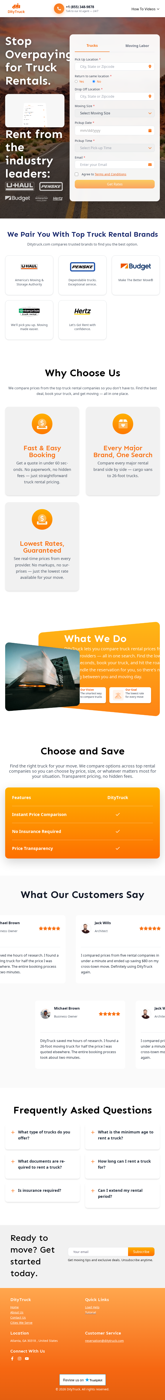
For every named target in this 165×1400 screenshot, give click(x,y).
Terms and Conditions (110, 174)
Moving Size (85, 106)
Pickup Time (85, 141)
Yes (81, 81)
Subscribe (141, 1251)
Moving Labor (137, 45)
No (99, 81)
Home (14, 1307)
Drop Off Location (89, 89)
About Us (16, 1312)
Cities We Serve (21, 1323)
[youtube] (27, 1359)
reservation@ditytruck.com (104, 1341)
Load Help (92, 1307)
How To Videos (143, 9)
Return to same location (93, 76)
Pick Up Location (88, 59)
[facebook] (12, 1359)
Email (80, 157)
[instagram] (19, 1359)
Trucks (92, 45)
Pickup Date (84, 123)
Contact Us (18, 1317)
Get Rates (115, 184)
